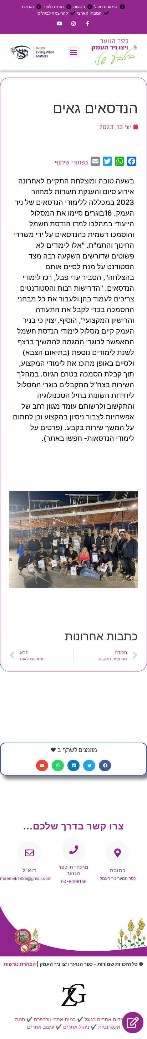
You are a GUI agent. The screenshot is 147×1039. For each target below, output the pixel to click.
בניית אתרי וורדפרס (55, 1019)
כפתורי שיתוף (71, 162)
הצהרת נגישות (20, 964)
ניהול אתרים (76, 1027)
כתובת (118, 870)
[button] (74, 52)
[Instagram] (73, 23)
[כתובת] (117, 853)
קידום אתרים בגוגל (105, 1019)
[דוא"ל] (29, 853)
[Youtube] (59, 23)
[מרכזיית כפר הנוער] (73, 849)
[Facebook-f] (88, 23)
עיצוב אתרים (40, 1027)
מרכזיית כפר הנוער (74, 870)
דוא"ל (29, 870)
